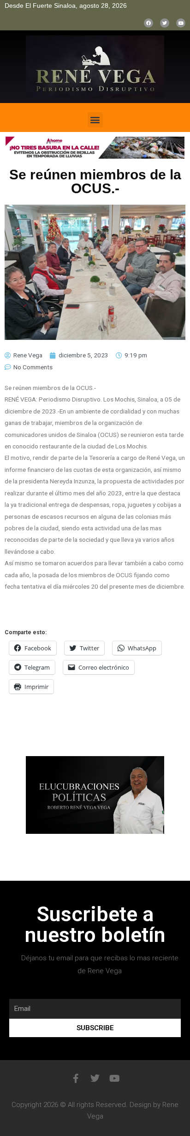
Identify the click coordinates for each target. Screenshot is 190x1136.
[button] (95, 119)
